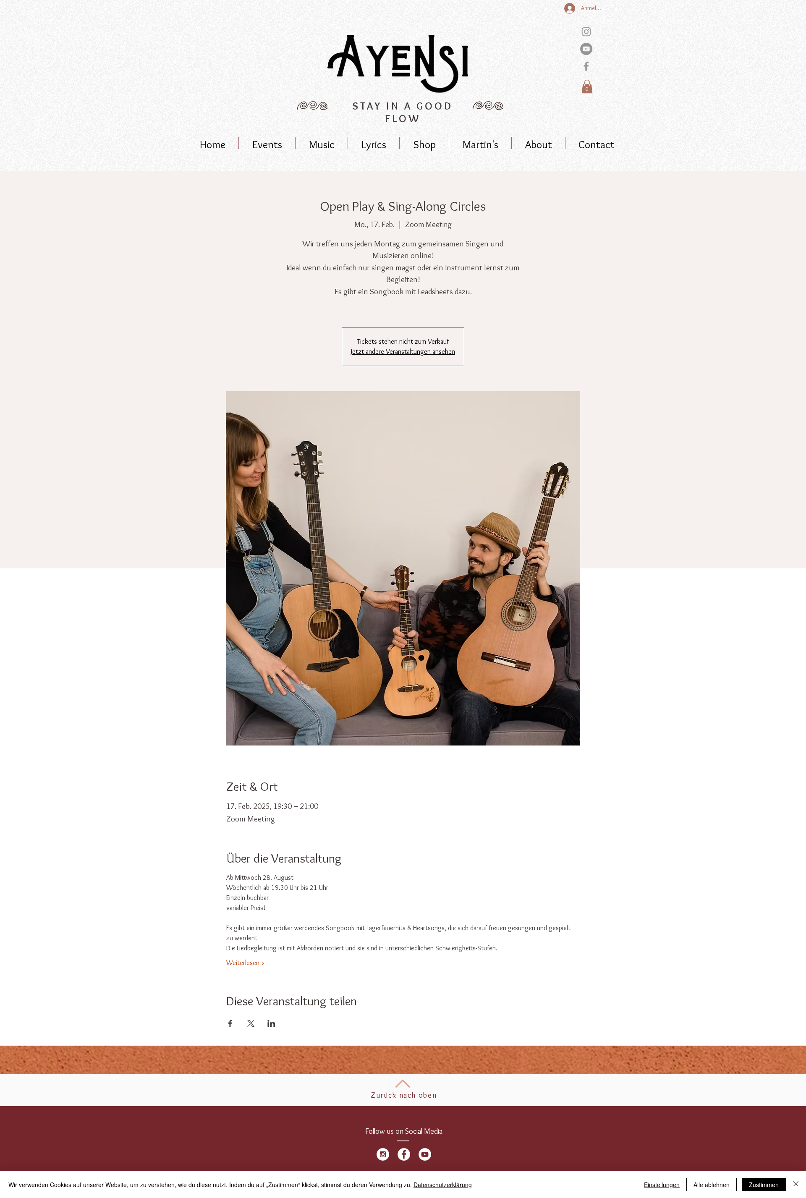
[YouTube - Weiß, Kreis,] (425, 1154)
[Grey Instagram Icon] (586, 32)
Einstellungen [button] (662, 1184)
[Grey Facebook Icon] (586, 66)
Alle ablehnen (711, 1184)
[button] (587, 86)
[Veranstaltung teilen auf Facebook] (230, 1023)
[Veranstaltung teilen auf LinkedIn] (271, 1023)
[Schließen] (796, 1184)
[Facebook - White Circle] (404, 1154)
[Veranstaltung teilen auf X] (251, 1023)
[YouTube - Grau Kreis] (586, 49)
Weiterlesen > (245, 963)
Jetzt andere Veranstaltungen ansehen (403, 352)
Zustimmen (764, 1184)
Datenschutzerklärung (442, 1184)
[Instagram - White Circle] (383, 1154)
